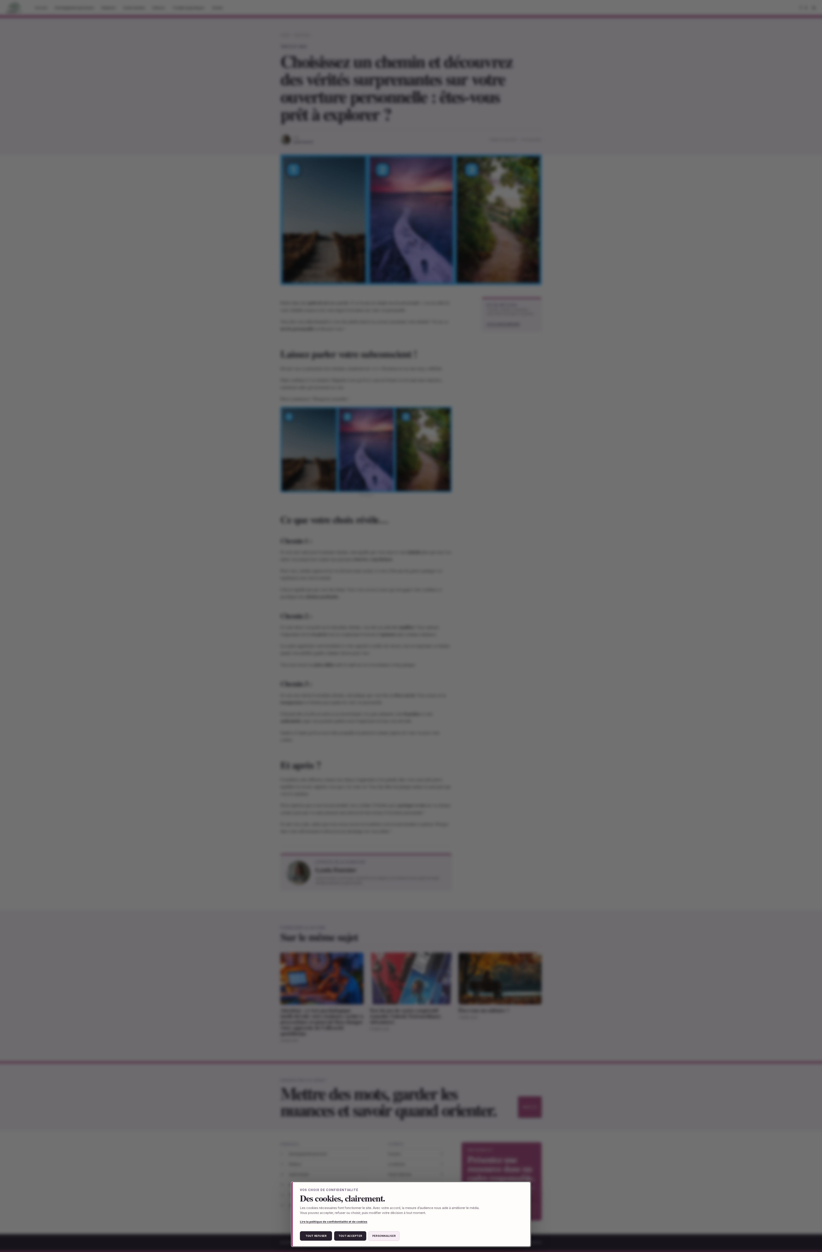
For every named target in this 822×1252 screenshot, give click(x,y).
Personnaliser (384, 1235)
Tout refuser (316, 1235)
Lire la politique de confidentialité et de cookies (333, 1221)
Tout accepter (350, 1235)
